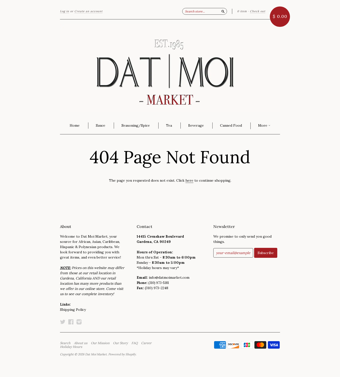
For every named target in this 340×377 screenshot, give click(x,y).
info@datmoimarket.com (169, 277)
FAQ (134, 343)
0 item (242, 11)
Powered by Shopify (122, 354)
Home (75, 125)
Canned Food (231, 125)
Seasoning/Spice (135, 125)
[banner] (170, 68)
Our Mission (100, 343)
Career (146, 343)
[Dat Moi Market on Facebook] (71, 322)
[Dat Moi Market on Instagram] (79, 322)
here (189, 180)
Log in (64, 11)
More (263, 125)
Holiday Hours (71, 347)
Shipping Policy (73, 309)
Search (65, 343)
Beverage (196, 125)
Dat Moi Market (96, 354)
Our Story (120, 343)
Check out (257, 11)
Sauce (100, 125)
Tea (169, 125)
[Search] (223, 11)
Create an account (88, 11)
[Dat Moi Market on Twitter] (62, 322)
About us (80, 343)
